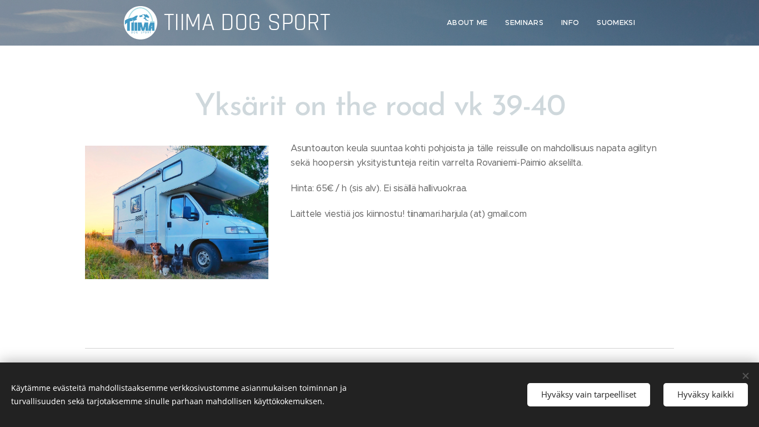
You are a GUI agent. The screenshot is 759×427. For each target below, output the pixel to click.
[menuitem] (470, 23)
